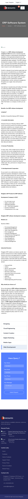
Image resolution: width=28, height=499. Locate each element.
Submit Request (14, 392)
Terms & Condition (7, 466)
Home (3, 26)
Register (11, 2)
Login (6, 2)
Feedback (4, 454)
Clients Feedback (6, 457)
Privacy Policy (5, 463)
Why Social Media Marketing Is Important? (17, 440)
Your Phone (7, 376)
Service (10, 26)
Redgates (21, 496)
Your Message (8, 382)
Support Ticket (6, 460)
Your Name (7, 363)
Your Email (7, 369)
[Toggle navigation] (22, 7)
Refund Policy (5, 469)
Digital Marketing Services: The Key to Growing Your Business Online (17, 433)
